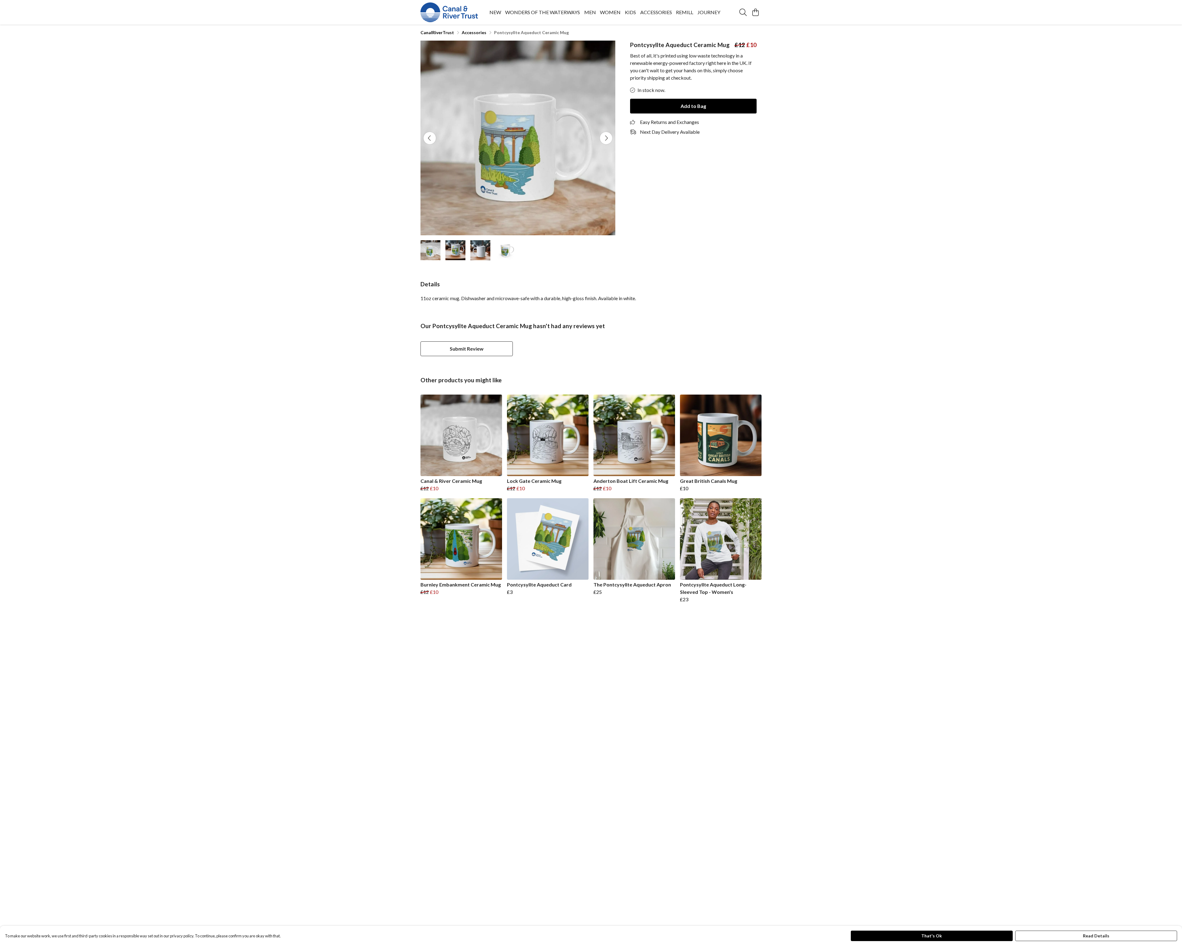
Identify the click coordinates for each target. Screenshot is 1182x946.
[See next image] (606, 138)
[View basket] (755, 12)
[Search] (743, 12)
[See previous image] (430, 138)
